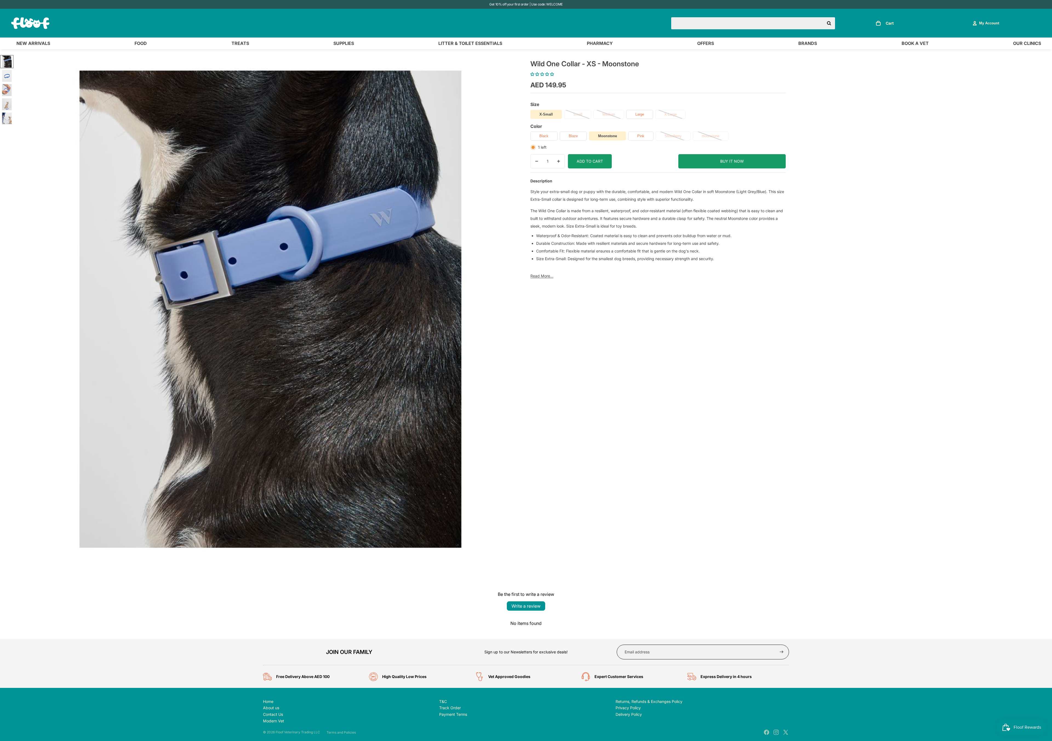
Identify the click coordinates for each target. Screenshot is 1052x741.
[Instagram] (776, 732)
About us (271, 707)
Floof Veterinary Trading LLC (298, 732)
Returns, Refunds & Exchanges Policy (649, 701)
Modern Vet (273, 721)
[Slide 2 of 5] (7, 76)
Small (577, 114)
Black (543, 136)
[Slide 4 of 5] (7, 104)
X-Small (546, 114)
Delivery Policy (629, 714)
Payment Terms (453, 714)
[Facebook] (766, 732)
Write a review (526, 606)
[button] (542, 74)
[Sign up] (782, 652)
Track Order (450, 707)
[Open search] (753, 23)
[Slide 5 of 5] (7, 119)
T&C (443, 701)
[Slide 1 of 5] (7, 62)
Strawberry (673, 136)
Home (268, 701)
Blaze (573, 136)
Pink (640, 136)
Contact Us (273, 714)
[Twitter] (785, 732)
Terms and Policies (341, 732)
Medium (608, 114)
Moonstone (607, 136)
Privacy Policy (628, 707)
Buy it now (732, 161)
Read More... (541, 276)
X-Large (670, 114)
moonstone (710, 136)
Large (639, 114)
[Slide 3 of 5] (7, 90)
